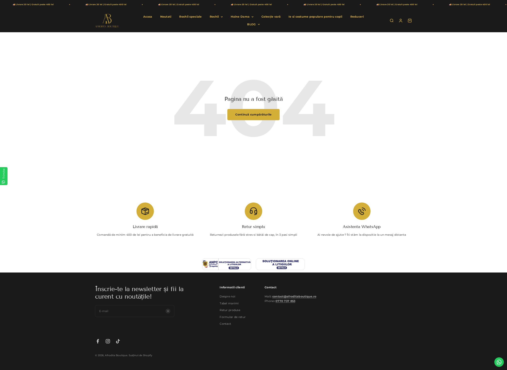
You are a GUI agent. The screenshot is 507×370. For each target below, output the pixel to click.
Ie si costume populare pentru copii (315, 16)
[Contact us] (499, 362)
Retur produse (230, 310)
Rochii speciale (190, 16)
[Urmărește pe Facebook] (97, 341)
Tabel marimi (229, 303)
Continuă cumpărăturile (253, 114)
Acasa (147, 16)
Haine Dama (240, 16)
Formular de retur (233, 317)
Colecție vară (271, 16)
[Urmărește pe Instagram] (108, 341)
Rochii (214, 16)
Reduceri (357, 16)
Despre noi (227, 296)
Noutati (166, 16)
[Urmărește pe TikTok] (118, 341)
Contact (225, 324)
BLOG (251, 24)
